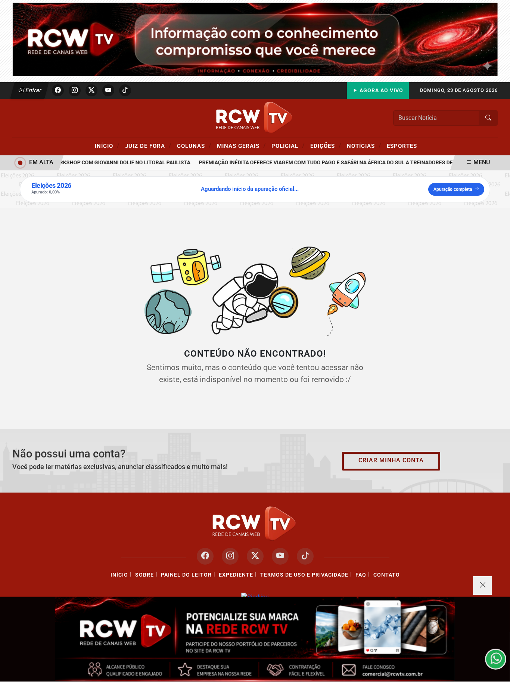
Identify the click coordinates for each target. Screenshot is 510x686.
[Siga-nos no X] (255, 556)
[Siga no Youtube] (108, 90)
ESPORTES (402, 146)
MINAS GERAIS (241, 145)
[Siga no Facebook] (58, 90)
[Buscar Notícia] (488, 118)
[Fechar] (482, 585)
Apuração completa (452, 189)
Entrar (32, 90)
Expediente (236, 575)
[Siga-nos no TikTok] (305, 556)
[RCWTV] (255, 39)
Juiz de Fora (148, 145)
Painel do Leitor (186, 575)
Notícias (364, 145)
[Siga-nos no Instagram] (230, 556)
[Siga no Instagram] (75, 90)
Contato (386, 575)
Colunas (194, 145)
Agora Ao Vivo (380, 90)
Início (107, 145)
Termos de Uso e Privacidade (304, 575)
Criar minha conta (391, 460)
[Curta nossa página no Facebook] (205, 556)
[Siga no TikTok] (125, 90)
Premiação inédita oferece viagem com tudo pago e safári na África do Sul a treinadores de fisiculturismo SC (344, 162)
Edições (325, 145)
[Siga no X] (91, 90)
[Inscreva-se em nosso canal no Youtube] (280, 556)
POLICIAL (288, 145)
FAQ (360, 575)
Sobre (144, 575)
